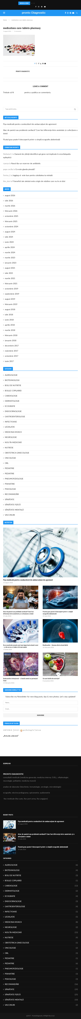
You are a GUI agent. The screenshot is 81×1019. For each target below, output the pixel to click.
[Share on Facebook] (38, 64)
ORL (6, 463)
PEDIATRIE (9, 468)
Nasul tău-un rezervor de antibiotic (26, 164)
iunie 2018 (9, 320)
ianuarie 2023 (10, 263)
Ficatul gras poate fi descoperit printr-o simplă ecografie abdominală (31, 140)
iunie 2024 (9, 242)
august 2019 (10, 299)
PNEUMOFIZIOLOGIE (14, 479)
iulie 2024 (9, 237)
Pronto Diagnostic (23, 71)
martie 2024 (10, 253)
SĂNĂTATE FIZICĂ (13, 505)
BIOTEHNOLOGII (12, 380)
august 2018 (10, 310)
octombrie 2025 (11, 216)
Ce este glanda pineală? (25, 169)
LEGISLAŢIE (10, 427)
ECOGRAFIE (10, 406)
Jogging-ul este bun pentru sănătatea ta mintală (32, 175)
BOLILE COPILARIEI (13, 391)
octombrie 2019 (11, 289)
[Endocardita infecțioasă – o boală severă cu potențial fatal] (20, 664)
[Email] (45, 7)
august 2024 (10, 232)
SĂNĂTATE (9, 500)
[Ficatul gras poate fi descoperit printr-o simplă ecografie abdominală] (60, 597)
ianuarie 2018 (10, 341)
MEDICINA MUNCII (13, 432)
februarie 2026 (11, 211)
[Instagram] (38, 7)
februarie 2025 (11, 221)
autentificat (19, 93)
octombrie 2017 (11, 356)
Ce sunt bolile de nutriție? (51, 678)
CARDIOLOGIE (11, 396)
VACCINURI (10, 515)
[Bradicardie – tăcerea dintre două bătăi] (60, 631)
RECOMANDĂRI (12, 494)
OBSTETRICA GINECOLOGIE (17, 453)
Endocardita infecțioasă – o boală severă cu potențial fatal (20, 680)
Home (5, 20)
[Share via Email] (45, 64)
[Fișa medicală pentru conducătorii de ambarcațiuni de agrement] (40, 552)
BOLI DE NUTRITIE (13, 385)
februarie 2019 (11, 304)
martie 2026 (10, 206)
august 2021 (10, 268)
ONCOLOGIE (10, 458)
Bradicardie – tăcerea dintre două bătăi (55, 645)
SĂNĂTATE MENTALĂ (14, 510)
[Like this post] (36, 64)
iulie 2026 (9, 201)
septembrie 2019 (12, 294)
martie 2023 (10, 258)
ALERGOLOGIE (11, 375)
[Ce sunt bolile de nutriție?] (60, 664)
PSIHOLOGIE (10, 489)
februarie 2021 (11, 284)
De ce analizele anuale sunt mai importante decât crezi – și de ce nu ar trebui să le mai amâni (20, 646)
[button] (32, 3)
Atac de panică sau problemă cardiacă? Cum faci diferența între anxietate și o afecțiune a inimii (18, 613)
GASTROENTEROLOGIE (15, 417)
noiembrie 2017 (11, 351)
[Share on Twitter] (40, 64)
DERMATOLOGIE (12, 401)
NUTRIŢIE (9, 448)
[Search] (77, 13)
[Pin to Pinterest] (43, 64)
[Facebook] (35, 7)
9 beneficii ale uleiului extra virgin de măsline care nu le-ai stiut (39, 181)
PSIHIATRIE (10, 484)
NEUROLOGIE (11, 437)
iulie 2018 (9, 315)
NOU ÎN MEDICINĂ (13, 442)
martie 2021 (10, 278)
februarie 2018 (11, 335)
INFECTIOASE (11, 422)
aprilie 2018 (10, 325)
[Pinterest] (41, 7)
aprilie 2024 (10, 247)
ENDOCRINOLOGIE (13, 411)
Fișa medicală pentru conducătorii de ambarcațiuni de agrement (29, 124)
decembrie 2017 (12, 346)
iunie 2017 (9, 361)
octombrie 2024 (11, 227)
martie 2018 (10, 330)
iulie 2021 (9, 273)
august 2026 (10, 196)
